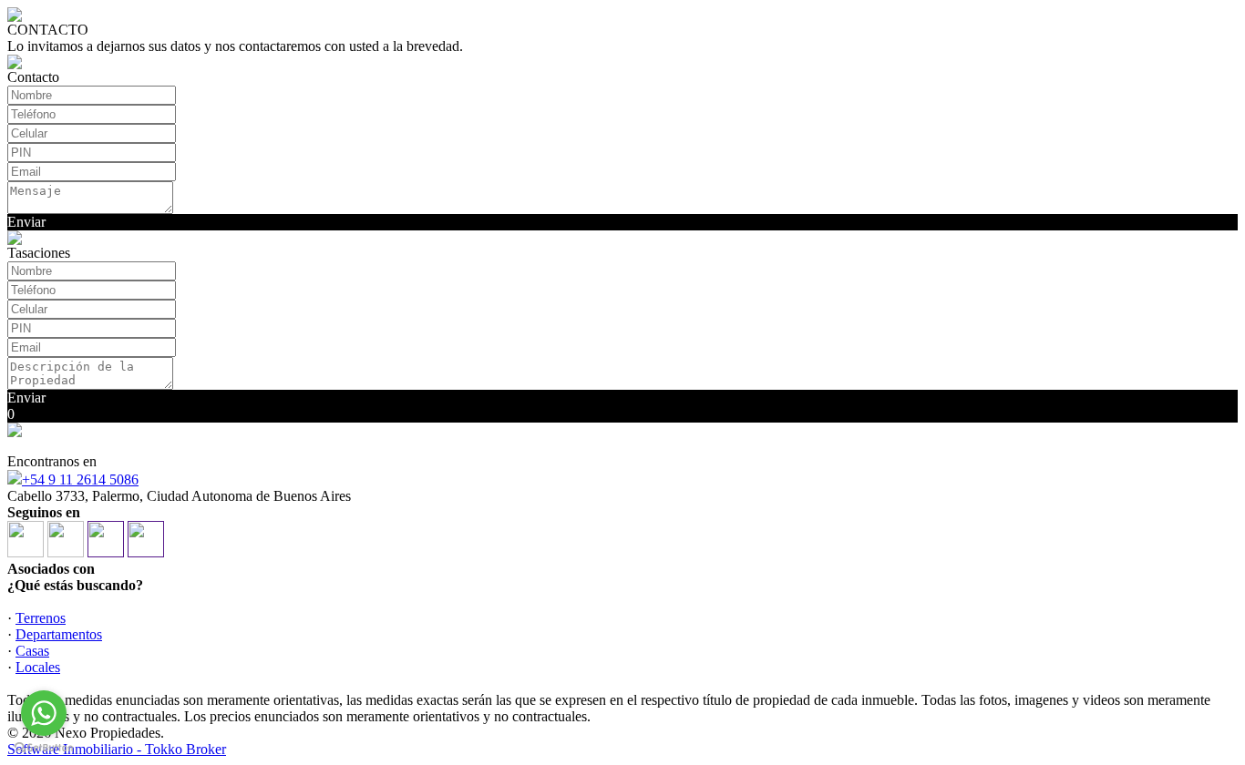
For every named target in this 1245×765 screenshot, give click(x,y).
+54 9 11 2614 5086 (80, 479)
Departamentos (58, 634)
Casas (32, 650)
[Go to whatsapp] (44, 713)
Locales (37, 667)
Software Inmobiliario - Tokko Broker (116, 749)
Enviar (26, 222)
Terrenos (40, 618)
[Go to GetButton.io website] (44, 747)
